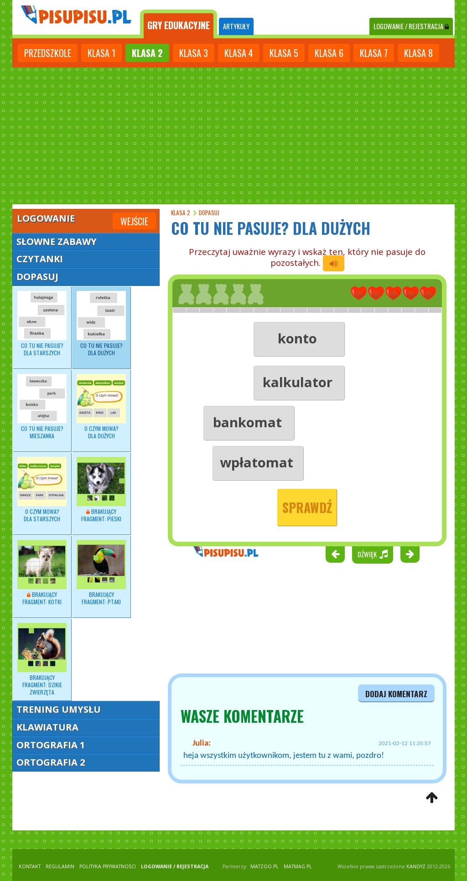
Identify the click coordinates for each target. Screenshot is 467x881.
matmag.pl (298, 866)
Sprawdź (307, 507)
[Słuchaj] (333, 263)
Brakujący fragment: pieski (101, 515)
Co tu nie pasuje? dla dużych (101, 349)
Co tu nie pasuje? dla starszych (42, 349)
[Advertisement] (233, 136)
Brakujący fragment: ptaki (101, 598)
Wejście (134, 221)
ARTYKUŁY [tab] (236, 26)
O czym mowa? (101, 432)
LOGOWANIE (408, 26)
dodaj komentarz (396, 694)
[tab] (178, 24)
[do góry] (431, 798)
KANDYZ (415, 866)
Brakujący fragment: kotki (42, 598)
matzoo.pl (264, 866)
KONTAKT (30, 866)
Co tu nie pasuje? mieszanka (42, 432)
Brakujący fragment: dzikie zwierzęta (42, 685)
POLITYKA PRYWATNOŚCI (107, 866)
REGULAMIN (60, 866)
